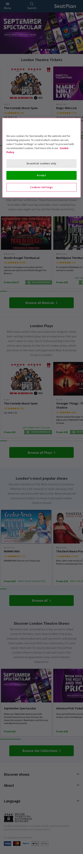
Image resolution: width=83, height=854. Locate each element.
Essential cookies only (41, 163)
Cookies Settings (41, 187)
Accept (41, 175)
